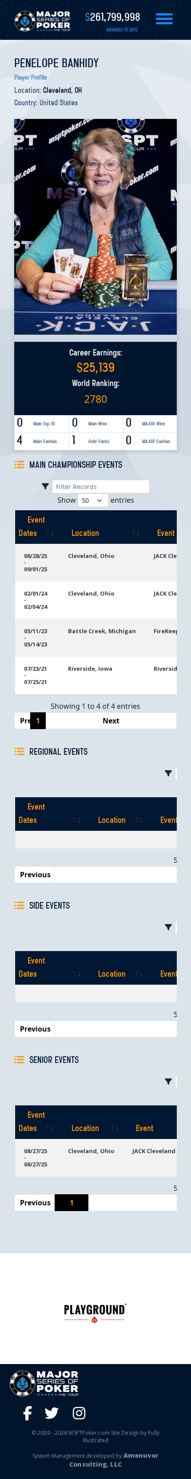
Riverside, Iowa (90, 669)
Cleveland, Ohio (91, 556)
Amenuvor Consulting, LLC (114, 1459)
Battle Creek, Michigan (102, 631)
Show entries (95, 500)
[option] (95, 1313)
